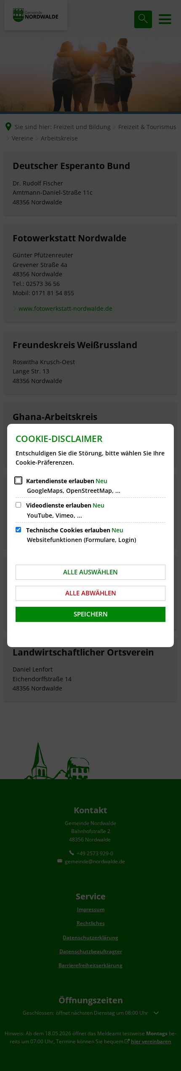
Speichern (91, 614)
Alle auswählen (90, 572)
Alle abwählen (90, 593)
